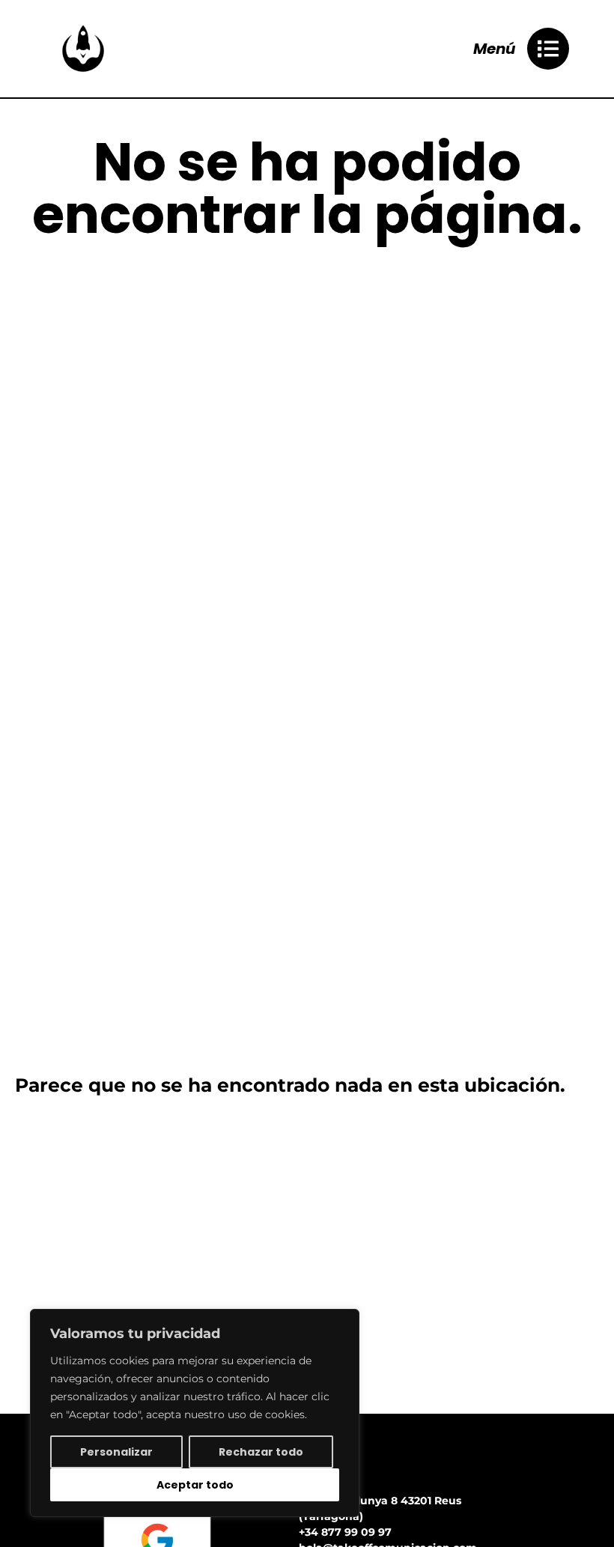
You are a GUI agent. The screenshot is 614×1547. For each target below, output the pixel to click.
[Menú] (548, 49)
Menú (494, 48)
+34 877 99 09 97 (345, 1532)
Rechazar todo (261, 1451)
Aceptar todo (195, 1484)
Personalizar (116, 1451)
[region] (194, 1413)
